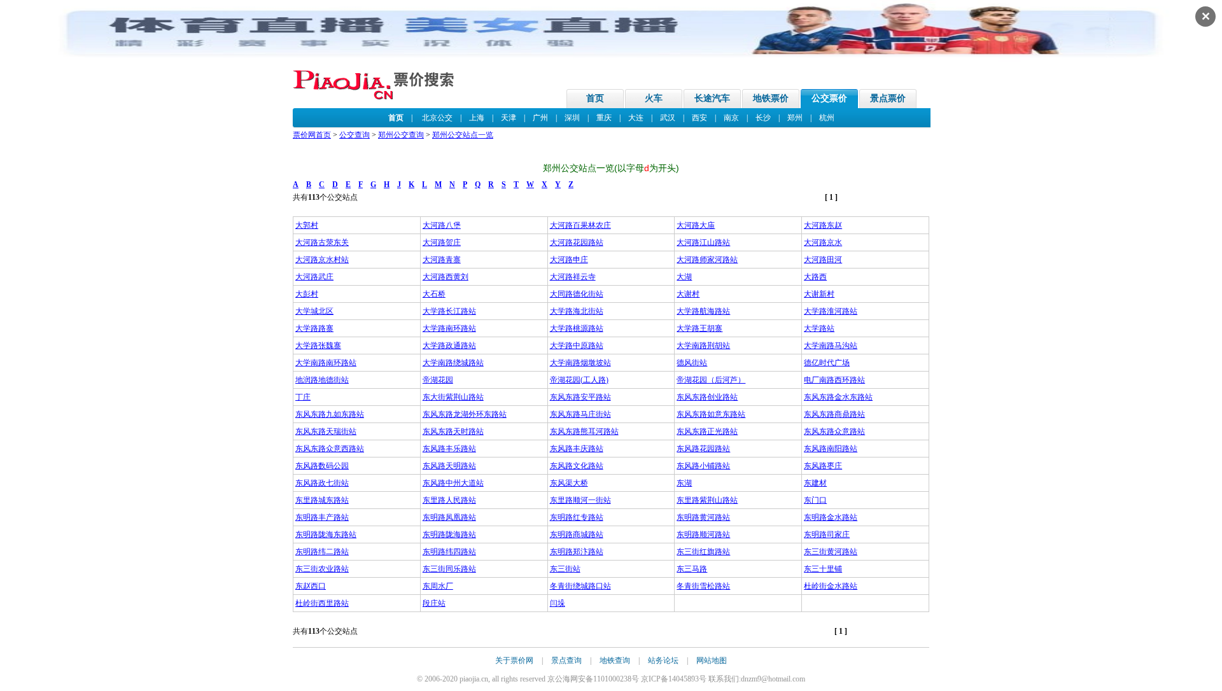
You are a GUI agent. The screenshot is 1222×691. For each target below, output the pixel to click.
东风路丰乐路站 (449, 448)
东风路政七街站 (322, 482)
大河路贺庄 (442, 242)
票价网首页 (312, 134)
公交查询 (354, 134)
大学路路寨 (314, 328)
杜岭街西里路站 (322, 603)
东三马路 (692, 568)
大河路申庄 (569, 259)
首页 (595, 98)
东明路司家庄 (827, 534)
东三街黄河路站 (830, 551)
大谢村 (688, 294)
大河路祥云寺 (573, 276)
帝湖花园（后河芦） (711, 379)
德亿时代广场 (827, 362)
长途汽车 (712, 98)
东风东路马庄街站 (580, 414)
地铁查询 (615, 660)
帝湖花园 (438, 379)
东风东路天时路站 (453, 431)
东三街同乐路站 (449, 568)
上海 (476, 117)
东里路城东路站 (322, 500)
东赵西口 (310, 586)
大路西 (815, 276)
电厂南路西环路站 (834, 379)
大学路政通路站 (449, 345)
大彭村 (306, 294)
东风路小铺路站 (703, 465)
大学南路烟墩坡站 (580, 362)
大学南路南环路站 (325, 362)
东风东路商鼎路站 (834, 414)
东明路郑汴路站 (576, 551)
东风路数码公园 (322, 465)
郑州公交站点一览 (462, 134)
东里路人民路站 (449, 500)
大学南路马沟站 (830, 345)
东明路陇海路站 (449, 534)
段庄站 (434, 603)
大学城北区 (314, 311)
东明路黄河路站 (703, 517)
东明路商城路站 (576, 534)
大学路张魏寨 (318, 345)
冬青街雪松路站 (703, 586)
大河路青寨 (442, 259)
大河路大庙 (696, 225)
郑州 (795, 117)
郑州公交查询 (401, 134)
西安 (699, 117)
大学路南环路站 (449, 328)
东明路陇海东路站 (325, 534)
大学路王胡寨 (699, 328)
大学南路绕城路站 (453, 362)
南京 (731, 117)
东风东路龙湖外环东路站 (465, 414)
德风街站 (692, 362)
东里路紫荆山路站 (707, 500)
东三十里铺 (823, 568)
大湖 (684, 276)
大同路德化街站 (576, 294)
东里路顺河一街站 (580, 500)
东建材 (815, 482)
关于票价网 (514, 660)
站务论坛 (663, 660)
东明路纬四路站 (449, 551)
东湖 (684, 482)
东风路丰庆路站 (576, 448)
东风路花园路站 (703, 448)
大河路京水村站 (322, 259)
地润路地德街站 (322, 379)
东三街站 (565, 568)
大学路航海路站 (703, 311)
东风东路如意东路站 (711, 414)
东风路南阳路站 (830, 448)
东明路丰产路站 (322, 517)
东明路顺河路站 (703, 534)
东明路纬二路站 (322, 551)
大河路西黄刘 (445, 276)
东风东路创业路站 (707, 397)
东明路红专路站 (576, 517)
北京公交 (437, 117)
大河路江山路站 (703, 242)
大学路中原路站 (576, 345)
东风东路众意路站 (834, 431)
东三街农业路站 (322, 568)
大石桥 (434, 294)
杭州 (826, 117)
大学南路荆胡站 (703, 345)
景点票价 (888, 98)
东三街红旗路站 (703, 551)
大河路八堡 (442, 225)
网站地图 (711, 660)
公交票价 (829, 98)
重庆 (604, 117)
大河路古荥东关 (322, 242)
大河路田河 (823, 259)
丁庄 (303, 397)
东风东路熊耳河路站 (584, 431)
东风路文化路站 (576, 465)
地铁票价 (771, 98)
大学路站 (819, 328)
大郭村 (306, 225)
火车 (654, 98)
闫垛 (557, 603)
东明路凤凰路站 (449, 517)
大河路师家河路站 (707, 259)
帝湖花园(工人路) (579, 379)
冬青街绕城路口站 (580, 586)
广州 (540, 117)
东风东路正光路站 (707, 431)
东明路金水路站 (830, 517)
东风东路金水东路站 (838, 397)
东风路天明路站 (449, 465)
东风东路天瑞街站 (325, 431)
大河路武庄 (314, 276)
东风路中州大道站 (453, 482)
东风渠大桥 (569, 482)
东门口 (815, 500)
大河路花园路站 (576, 242)
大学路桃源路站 (576, 328)
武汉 (667, 117)
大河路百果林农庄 (580, 225)
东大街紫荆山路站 (453, 397)
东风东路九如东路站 (329, 414)
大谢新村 (819, 294)
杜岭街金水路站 (830, 586)
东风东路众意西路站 (329, 448)
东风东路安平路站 (580, 397)
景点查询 (566, 660)
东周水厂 (438, 586)
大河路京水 (823, 242)
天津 (508, 117)
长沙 (763, 117)
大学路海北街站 (576, 311)
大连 (635, 117)
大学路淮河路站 (830, 311)
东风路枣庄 (823, 465)
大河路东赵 (823, 225)
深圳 (572, 117)
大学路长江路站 (449, 311)
